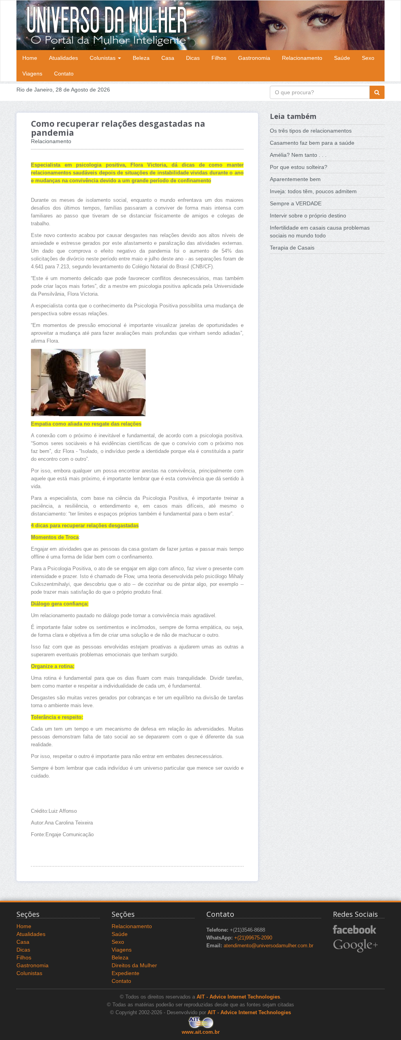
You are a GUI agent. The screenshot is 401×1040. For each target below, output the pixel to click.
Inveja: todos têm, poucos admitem (313, 191)
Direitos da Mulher (134, 965)
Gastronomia (254, 58)
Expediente (125, 973)
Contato (64, 73)
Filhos (218, 58)
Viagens (32, 73)
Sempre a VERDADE (296, 203)
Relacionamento (302, 58)
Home (29, 58)
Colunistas (103, 58)
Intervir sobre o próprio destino (308, 215)
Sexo (368, 58)
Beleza (141, 58)
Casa (167, 58)
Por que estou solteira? (298, 167)
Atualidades (63, 58)
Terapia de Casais (292, 247)
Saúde (342, 58)
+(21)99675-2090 (253, 938)
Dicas (193, 58)
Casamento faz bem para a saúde (312, 143)
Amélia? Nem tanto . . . (298, 155)
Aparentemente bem (295, 179)
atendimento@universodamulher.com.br (268, 945)
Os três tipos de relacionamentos (311, 131)
